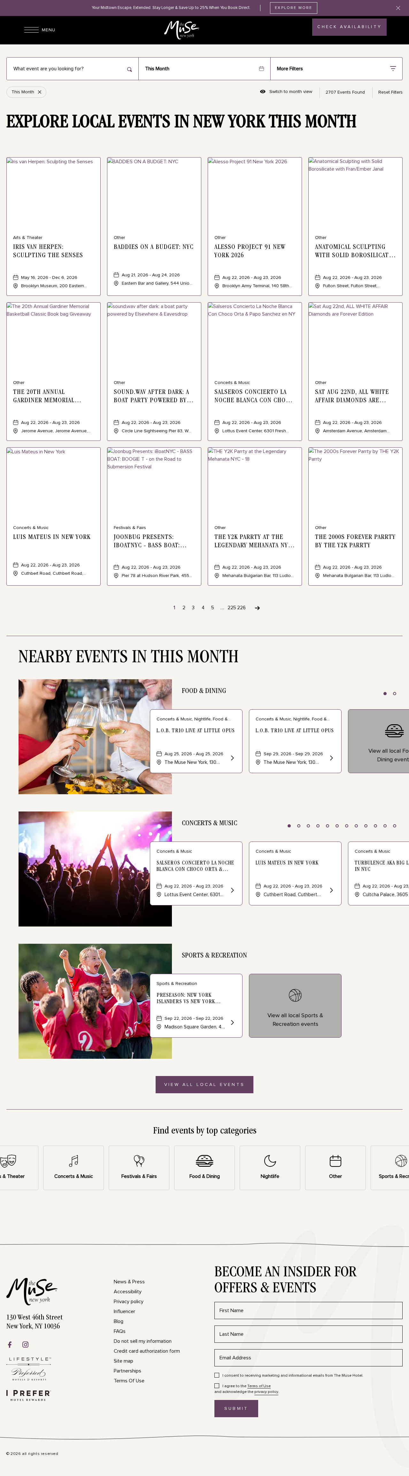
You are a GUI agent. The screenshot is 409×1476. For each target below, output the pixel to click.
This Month (157, 68)
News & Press (129, 1281)
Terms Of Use (129, 1380)
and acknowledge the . (246, 1389)
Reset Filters (390, 92)
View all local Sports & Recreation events (295, 1020)
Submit (241, 1411)
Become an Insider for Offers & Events (285, 1281)
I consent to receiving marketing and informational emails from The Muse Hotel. (292, 1376)
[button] (204, 1084)
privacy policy (266, 1392)
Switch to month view (286, 92)
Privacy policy (128, 1301)
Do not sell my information (143, 1341)
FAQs (120, 1331)
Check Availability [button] (349, 30)
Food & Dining (204, 691)
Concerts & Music (209, 823)
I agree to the (246, 1386)
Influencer (124, 1311)
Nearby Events (128, 658)
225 (232, 607)
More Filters (290, 68)
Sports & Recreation (214, 956)
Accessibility (128, 1291)
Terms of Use (259, 1386)
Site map (123, 1361)
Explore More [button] (293, 8)
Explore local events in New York (181, 123)
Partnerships (127, 1370)
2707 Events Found (345, 92)
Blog (118, 1321)
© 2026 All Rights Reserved (32, 1454)
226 (241, 607)
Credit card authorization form (147, 1351)
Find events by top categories (204, 1131)
